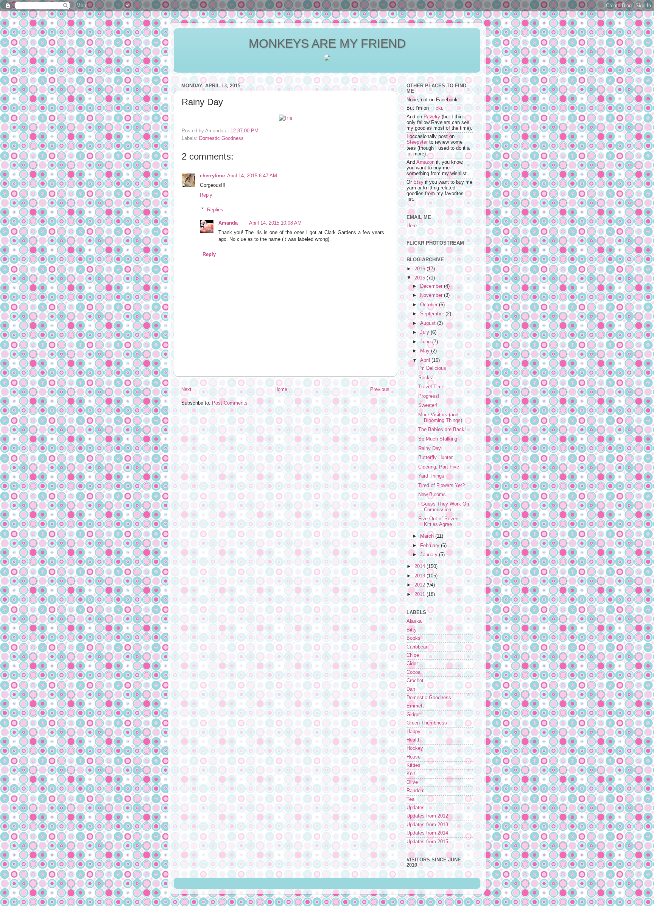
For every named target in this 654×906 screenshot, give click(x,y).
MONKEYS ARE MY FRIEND (327, 43)
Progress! (428, 396)
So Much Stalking (437, 439)
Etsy (418, 182)
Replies (215, 209)
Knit (410, 773)
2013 (420, 576)
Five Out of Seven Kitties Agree (438, 521)
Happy (413, 731)
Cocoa (413, 672)
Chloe (412, 655)
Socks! (426, 377)
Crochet (415, 680)
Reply (206, 195)
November (432, 295)
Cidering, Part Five (438, 467)
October (429, 304)
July (425, 332)
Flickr (436, 108)
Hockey (414, 748)
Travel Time (431, 386)
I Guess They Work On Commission (443, 506)
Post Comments (230, 403)
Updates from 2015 (427, 841)
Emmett (415, 706)
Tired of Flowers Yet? (441, 485)
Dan (410, 689)
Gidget (413, 714)
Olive (412, 782)
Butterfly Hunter (435, 457)
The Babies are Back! (442, 429)
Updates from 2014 (427, 833)
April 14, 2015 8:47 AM (252, 175)
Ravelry (432, 116)
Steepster (417, 142)
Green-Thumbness (426, 723)
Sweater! (428, 405)
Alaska (414, 621)
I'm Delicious (432, 368)
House (413, 757)
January (429, 554)
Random (415, 790)
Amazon (425, 162)
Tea (410, 799)
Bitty (411, 630)
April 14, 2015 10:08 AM (275, 223)
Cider (412, 663)
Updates (415, 807)
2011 (420, 594)
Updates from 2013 (427, 824)
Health (413, 740)
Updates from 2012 (427, 816)
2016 (420, 268)
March (427, 536)
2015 (420, 278)
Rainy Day (429, 448)
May (425, 351)
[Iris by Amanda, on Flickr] (285, 118)
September (432, 313)
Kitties (413, 765)
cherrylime (212, 175)
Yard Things (431, 476)
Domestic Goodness (221, 138)
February (430, 545)
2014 (420, 566)
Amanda (228, 223)
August (428, 323)
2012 (420, 585)
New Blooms (432, 494)
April (425, 360)
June (426, 341)
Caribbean (417, 647)
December (432, 286)
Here (411, 225)
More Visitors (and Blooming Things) (440, 417)
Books (413, 638)
